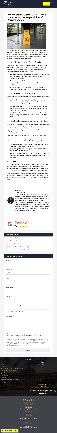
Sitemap (3, 372)
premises (23, 56)
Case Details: (10, 316)
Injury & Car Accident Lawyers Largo (9, 382)
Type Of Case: (10, 269)
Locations (3, 366)
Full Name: (9, 260)
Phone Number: (10, 287)
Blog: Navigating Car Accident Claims (15, 244)
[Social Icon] (23, 400)
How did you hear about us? (13, 306)
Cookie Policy (4, 373)
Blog (2, 363)
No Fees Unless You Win (15, 385)
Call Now (46, 3)
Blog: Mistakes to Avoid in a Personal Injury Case (18, 247)
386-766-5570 (28, 405)
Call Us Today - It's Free (10, 430)
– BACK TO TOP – (28, 359)
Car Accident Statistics (12, 241)
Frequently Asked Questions (13, 238)
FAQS (2, 364)
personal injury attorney (37, 126)
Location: (9, 296)
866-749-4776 (43, 365)
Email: (8, 278)
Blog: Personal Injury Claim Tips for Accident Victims (19, 250)
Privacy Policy (4, 375)
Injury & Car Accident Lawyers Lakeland (10, 381)
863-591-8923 (28, 414)
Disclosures (4, 377)
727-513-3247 (28, 423)
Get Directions (28, 406)
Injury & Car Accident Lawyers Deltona (10, 379)
